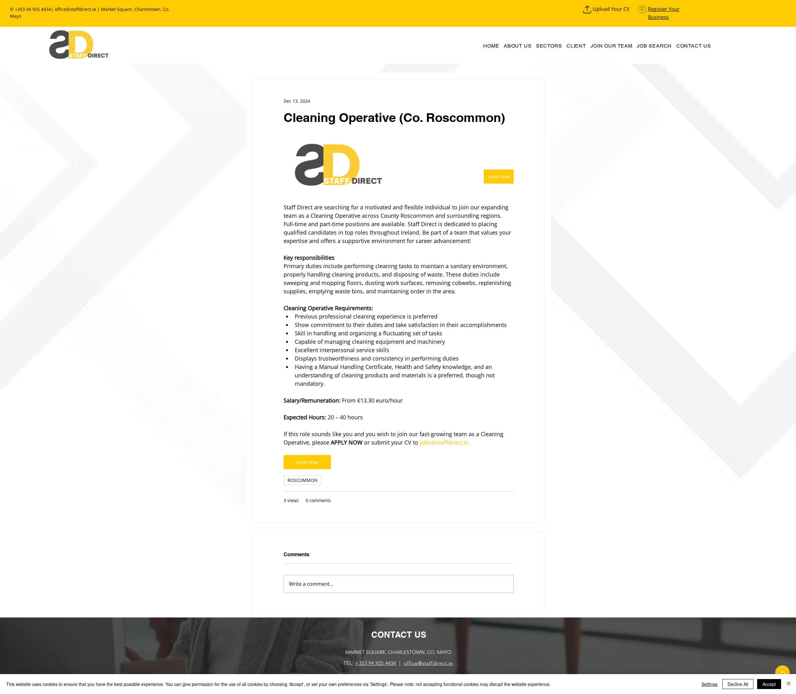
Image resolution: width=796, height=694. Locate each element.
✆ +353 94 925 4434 (30, 9)
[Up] (782, 672)
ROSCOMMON (302, 480)
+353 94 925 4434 (375, 663)
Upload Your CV (611, 9)
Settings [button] (709, 684)
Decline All (738, 684)
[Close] (788, 684)
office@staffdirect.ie (75, 9)
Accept (769, 684)
